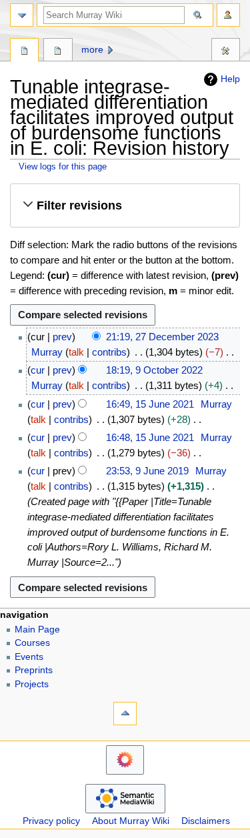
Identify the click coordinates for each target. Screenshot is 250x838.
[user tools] (228, 15)
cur (38, 370)
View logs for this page (63, 166)
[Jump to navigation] (21, 15)
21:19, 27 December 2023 (162, 336)
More (92, 50)
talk (76, 352)
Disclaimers (205, 821)
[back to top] (125, 713)
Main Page (37, 629)
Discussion (57, 51)
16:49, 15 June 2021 (150, 404)
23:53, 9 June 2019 (147, 470)
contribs (109, 352)
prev (62, 336)
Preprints (34, 670)
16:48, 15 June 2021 (150, 437)
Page (24, 51)
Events (29, 657)
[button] (125, 205)
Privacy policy (51, 821)
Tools (225, 51)
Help (230, 78)
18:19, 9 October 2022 (154, 370)
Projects (32, 684)
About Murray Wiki (130, 821)
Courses (32, 643)
